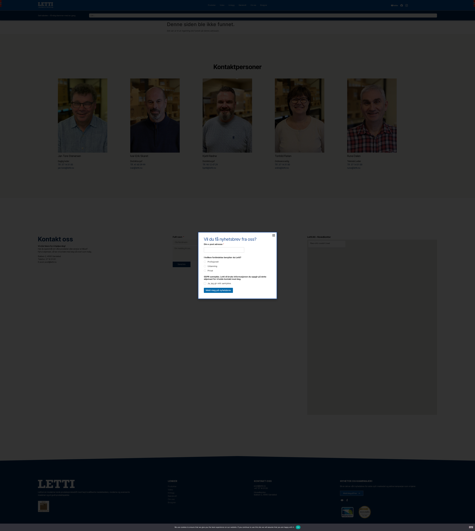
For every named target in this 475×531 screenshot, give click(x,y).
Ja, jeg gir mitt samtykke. (219, 283)
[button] (274, 235)
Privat (210, 270)
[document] (237, 265)
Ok (298, 527)
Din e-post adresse (214, 244)
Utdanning (212, 266)
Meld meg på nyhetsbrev (218, 290)
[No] (471, 527)
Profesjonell (213, 261)
